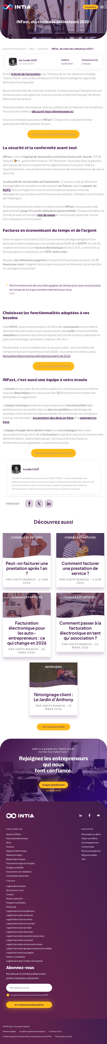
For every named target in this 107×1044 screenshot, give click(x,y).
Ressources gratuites (91, 851)
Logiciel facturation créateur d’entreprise (24, 961)
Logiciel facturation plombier (19, 928)
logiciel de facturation (26, 74)
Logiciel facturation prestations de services (25, 936)
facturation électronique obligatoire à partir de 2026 (36, 355)
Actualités (43, 48)
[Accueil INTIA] (20, 815)
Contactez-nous (55, 1031)
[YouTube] (98, 816)
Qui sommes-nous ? (15, 890)
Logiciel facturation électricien (19, 932)
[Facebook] (89, 816)
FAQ (83, 859)
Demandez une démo (91, 834)
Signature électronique (16, 851)
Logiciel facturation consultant (19, 940)
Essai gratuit (90, 7)
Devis (8, 842)
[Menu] (102, 7)
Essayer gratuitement (53, 784)
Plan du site (11, 907)
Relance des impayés (15, 859)
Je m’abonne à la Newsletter (29, 1004)
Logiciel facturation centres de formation (24, 944)
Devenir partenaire (14, 898)
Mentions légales (9, 1031)
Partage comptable (15, 867)
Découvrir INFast (13, 834)
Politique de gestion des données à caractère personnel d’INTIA (27, 1036)
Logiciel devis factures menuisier (20, 923)
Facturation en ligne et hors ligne (20, 863)
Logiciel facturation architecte (19, 915)
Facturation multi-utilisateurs (19, 872)
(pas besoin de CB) (53, 791)
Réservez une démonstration (53, 453)
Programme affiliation (16, 903)
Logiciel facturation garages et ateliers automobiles (29, 948)
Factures (10, 847)
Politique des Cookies (63, 1036)
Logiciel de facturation (14, 48)
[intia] (17, 6)
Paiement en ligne (14, 855)
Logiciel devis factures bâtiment (20, 911)
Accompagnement (90, 842)
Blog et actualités (89, 855)
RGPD (7, 190)
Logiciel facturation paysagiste (20, 953)
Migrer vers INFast (89, 838)
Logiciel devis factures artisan (19, 919)
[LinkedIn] (80, 816)
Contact (10, 894)
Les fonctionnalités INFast (53, 366)
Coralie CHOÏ (30, 60)
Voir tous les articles (53, 727)
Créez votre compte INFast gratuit (53, 134)
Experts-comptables (15, 957)
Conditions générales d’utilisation (32, 1031)
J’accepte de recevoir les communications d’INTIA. (29, 995)
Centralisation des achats (17, 876)
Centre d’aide (88, 847)
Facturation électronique (17, 838)
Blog (31, 48)
